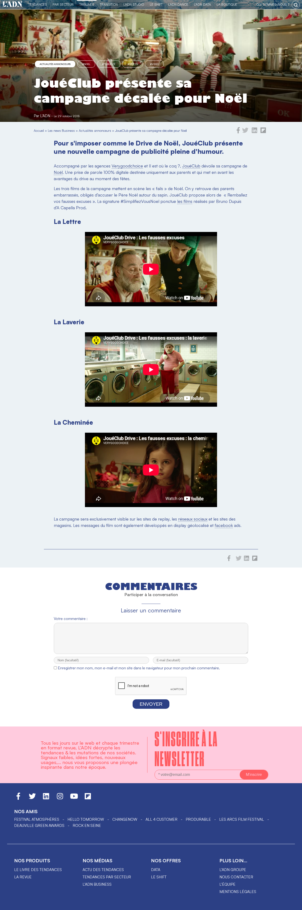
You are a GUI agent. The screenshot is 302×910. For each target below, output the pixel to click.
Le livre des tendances (38, 869)
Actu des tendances (103, 869)
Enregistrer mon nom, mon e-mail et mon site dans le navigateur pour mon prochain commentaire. (139, 668)
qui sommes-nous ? (272, 4)
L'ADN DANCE (178, 4)
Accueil (39, 130)
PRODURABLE (198, 819)
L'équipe (227, 884)
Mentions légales (237, 891)
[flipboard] (263, 132)
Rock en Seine (87, 825)
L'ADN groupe (232, 869)
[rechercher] (296, 5)
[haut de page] (294, 904)
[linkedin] (254, 132)
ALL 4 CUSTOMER (161, 819)
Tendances (37, 4)
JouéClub (191, 165)
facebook (224, 525)
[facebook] (238, 132)
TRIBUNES (86, 4)
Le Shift (156, 4)
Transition (109, 4)
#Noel (86, 64)
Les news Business (61, 130)
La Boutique (227, 4)
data (155, 869)
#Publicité (108, 64)
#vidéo (154, 64)
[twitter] (245, 132)
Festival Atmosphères (36, 819)
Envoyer (151, 704)
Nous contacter (236, 877)
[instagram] (60, 798)
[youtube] (74, 798)
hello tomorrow (85, 819)
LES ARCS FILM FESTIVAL (241, 819)
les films (184, 201)
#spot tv (132, 64)
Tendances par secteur (107, 877)
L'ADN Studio (133, 4)
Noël (58, 172)
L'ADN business (97, 884)
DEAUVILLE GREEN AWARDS (39, 825)
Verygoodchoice (127, 165)
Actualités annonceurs (55, 64)
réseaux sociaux (192, 518)
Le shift (159, 877)
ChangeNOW (124, 819)
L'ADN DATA (202, 4)
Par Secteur (63, 4)
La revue (23, 877)
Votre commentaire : (71, 618)
